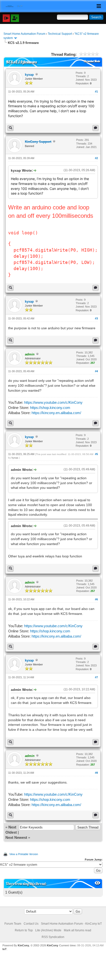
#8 (96, 772)
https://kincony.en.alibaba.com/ (56, 413)
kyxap (29, 74)
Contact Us (31, 923)
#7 (96, 677)
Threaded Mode (92, 61)
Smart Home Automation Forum (24, 34)
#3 (96, 318)
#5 (96, 454)
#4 (96, 371)
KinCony (23, 945)
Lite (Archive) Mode (48, 930)
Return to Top (24, 930)
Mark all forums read (77, 930)
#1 (96, 91)
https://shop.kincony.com (50, 407)
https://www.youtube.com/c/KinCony (53, 402)
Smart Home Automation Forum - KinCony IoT (71, 923)
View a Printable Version (23, 854)
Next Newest (16, 837)
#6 (96, 599)
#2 (96, 158)
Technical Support (60, 34)
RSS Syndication (53, 937)
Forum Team (12, 923)
